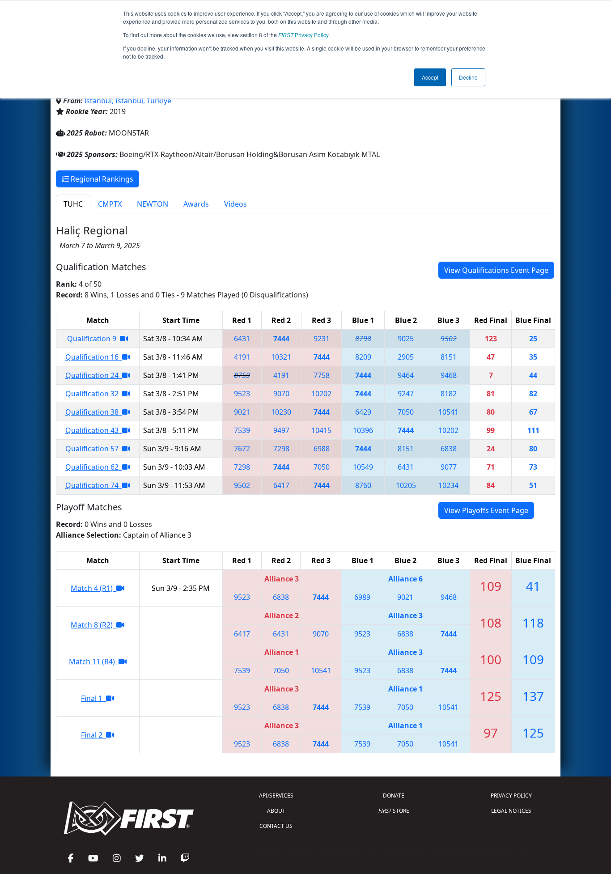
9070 (281, 394)
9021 (242, 412)
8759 (242, 375)
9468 (449, 375)
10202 (321, 394)
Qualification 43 (93, 430)
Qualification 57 (93, 449)
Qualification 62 (93, 467)
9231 (322, 339)
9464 (406, 375)
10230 (281, 412)
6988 (322, 449)
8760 (363, 485)
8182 (449, 394)
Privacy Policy (303, 34)
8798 (363, 339)
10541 (448, 412)
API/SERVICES (276, 795)
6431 (242, 339)
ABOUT (276, 811)
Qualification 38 (93, 412)
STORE (393, 811)
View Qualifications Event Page (496, 270)
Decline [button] (468, 77)
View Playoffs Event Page (486, 510)
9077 (449, 467)
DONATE (393, 795)
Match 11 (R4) (94, 661)
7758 (322, 375)
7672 (242, 449)
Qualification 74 (93, 485)
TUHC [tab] (73, 204)
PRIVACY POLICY (511, 795)
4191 (242, 357)
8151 (449, 357)
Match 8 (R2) (93, 625)
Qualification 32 (93, 394)
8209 (363, 357)
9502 (449, 339)
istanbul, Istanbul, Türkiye (128, 101)
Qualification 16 (93, 357)
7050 (406, 412)
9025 (406, 339)
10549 (363, 467)
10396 (363, 430)
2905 (406, 357)
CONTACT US (276, 826)
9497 (281, 430)
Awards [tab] (196, 204)
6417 (281, 485)
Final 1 (93, 698)
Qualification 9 (93, 339)
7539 (242, 430)
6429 (363, 412)
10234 (448, 485)
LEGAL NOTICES (511, 811)
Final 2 (93, 735)
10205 (406, 485)
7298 (281, 449)
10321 (281, 357)
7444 (281, 339)
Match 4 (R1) (93, 588)
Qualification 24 (93, 375)
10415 (321, 430)
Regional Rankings (101, 179)
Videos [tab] (235, 204)
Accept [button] (430, 77)
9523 (242, 394)
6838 (449, 449)
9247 (406, 394)
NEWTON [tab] (152, 204)
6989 (362, 597)
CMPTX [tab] (110, 204)
